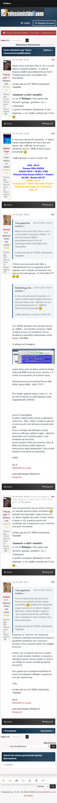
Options (47, 50)
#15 (53, 582)
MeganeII (17, 477)
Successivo (46, 731)
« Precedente (16, 40)
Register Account (46, 23)
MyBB (16, 792)
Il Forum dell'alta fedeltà (16, 33)
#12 (53, 133)
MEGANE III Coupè (21, 468)
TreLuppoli (25, 502)
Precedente (10, 731)
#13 (53, 214)
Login (26, 23)
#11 (53, 60)
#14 (53, 496)
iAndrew (39, 792)
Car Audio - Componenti (41, 33)
